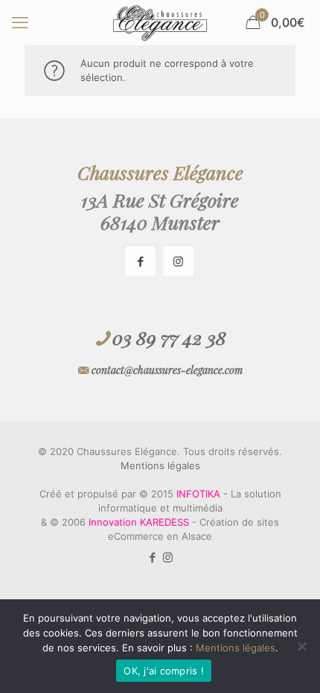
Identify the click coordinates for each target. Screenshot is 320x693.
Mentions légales (160, 465)
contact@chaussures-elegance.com (167, 370)
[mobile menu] (20, 22)
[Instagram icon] (167, 557)
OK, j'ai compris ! (164, 671)
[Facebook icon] (152, 557)
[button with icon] (140, 261)
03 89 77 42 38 (169, 337)
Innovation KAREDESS (139, 522)
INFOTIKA (198, 494)
